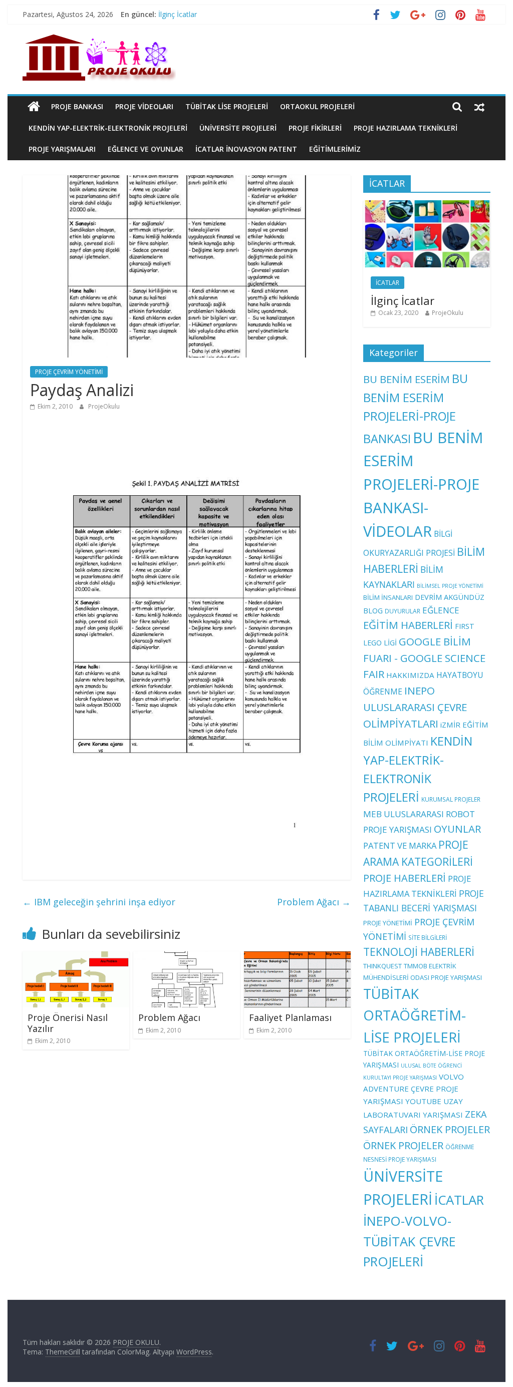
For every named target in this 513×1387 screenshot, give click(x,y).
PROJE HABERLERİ (404, 878)
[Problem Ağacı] (186, 957)
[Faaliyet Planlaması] (297, 957)
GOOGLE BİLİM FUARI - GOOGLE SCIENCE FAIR (424, 657)
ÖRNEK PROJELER (450, 1129)
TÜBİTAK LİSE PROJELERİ (226, 106)
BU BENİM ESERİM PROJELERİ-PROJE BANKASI (415, 408)
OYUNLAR (457, 829)
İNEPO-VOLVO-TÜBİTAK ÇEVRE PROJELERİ (409, 1241)
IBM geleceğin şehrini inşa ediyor (99, 902)
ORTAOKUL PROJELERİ (317, 106)
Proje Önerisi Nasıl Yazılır (68, 1022)
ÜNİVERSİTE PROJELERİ (238, 128)
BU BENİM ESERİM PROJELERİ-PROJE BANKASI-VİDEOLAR (423, 485)
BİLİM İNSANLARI (388, 597)
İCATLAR (387, 282)
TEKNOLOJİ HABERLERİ (418, 952)
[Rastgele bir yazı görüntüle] (479, 106)
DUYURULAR (402, 611)
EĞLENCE (440, 610)
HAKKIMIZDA (410, 675)
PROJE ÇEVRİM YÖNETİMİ (69, 372)
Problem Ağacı (314, 902)
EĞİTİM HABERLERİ (408, 625)
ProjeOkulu (104, 406)
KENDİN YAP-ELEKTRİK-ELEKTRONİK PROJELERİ (108, 128)
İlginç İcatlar (177, 14)
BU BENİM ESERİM (406, 379)
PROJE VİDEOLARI (144, 106)
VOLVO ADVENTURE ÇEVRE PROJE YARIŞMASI (413, 1089)
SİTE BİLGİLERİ (427, 937)
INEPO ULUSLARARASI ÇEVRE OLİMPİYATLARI (415, 707)
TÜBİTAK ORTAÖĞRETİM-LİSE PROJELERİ (414, 1015)
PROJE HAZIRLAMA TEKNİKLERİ (405, 128)
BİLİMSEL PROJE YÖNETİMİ (450, 585)
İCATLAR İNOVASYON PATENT (246, 149)
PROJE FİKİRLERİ (315, 128)
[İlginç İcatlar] (426, 205)
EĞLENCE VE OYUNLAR (145, 149)
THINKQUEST (382, 965)
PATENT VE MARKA (399, 845)
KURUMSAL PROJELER (450, 799)
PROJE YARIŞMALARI (62, 149)
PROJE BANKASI (77, 106)
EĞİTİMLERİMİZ (335, 149)
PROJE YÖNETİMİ (387, 922)
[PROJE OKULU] (34, 106)
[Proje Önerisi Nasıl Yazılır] (76, 957)
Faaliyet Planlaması (290, 1017)
